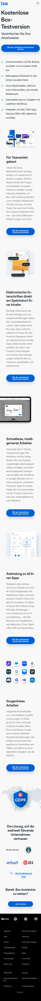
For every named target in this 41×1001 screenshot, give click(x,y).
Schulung (25, 937)
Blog (15, 919)
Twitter (25, 919)
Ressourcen (8, 964)
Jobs (5, 937)
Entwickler (25, 964)
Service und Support (29, 931)
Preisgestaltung (9, 953)
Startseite (7, 931)
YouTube (5, 919)
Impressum (8, 986)
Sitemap (25, 973)
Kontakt (24, 948)
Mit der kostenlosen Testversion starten (20, 48)
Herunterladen (9, 959)
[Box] (4, 3)
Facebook (36, 919)
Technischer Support (29, 942)
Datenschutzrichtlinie (29, 978)
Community (26, 959)
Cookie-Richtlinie (28, 986)
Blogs (24, 953)
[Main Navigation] (38, 3)
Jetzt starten (20, 904)
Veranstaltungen (9, 948)
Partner (6, 942)
